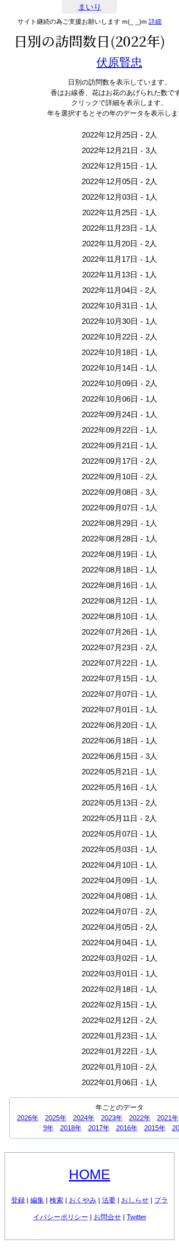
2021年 (168, 1118)
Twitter (136, 1217)
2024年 (84, 1118)
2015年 (155, 1128)
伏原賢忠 (119, 62)
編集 (37, 1200)
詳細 (155, 21)
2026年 (28, 1118)
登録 (18, 1200)
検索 (56, 1200)
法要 (109, 1200)
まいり (89, 7)
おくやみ (82, 1200)
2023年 (112, 1118)
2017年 (99, 1128)
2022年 (140, 1118)
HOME (89, 1174)
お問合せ (107, 1217)
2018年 (71, 1128)
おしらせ (135, 1200)
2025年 (56, 1118)
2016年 (127, 1128)
